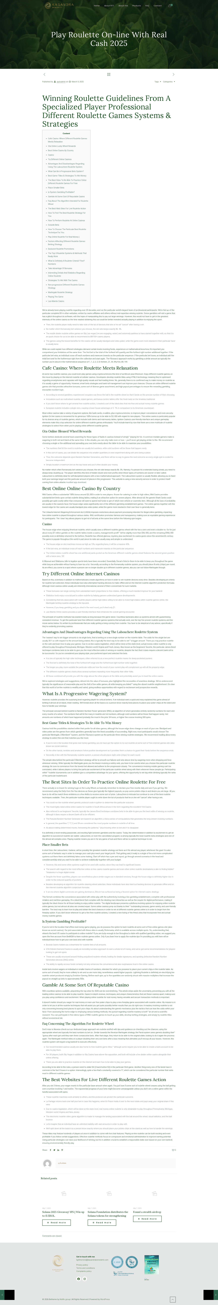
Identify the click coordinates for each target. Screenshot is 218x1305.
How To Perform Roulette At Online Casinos (66, 220)
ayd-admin (61, 82)
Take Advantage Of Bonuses (60, 268)
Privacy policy (82, 1265)
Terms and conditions (85, 1268)
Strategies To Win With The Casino (62, 280)
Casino (51, 155)
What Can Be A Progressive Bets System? (66, 171)
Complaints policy (83, 1271)
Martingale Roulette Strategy (60, 292)
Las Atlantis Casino (56, 301)
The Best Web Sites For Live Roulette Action (67, 208)
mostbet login (57, 390)
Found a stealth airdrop (147, 1211)
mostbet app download (76, 482)
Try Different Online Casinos (60, 159)
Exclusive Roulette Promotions (61, 249)
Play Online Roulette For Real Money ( (64, 237)
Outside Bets (53, 225)
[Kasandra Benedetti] (59, 5)
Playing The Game (55, 297)
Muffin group (65, 1299)
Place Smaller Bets (56, 188)
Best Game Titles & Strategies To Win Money (67, 176)
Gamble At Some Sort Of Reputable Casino (66, 196)
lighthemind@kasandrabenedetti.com (92, 1260)
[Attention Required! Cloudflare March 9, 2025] (210, 1295)
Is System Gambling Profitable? (61, 192)
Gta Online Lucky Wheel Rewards (62, 146)
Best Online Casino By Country (61, 150)
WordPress (105, 1299)
